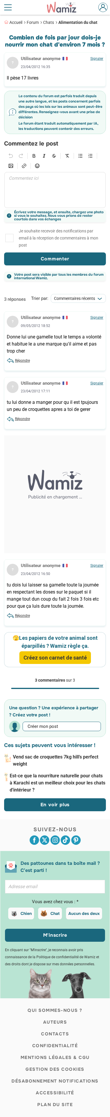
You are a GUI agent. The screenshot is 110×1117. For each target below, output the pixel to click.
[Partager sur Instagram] (55, 840)
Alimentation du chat (77, 22)
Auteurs (55, 1022)
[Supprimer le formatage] (67, 156)
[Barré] (54, 156)
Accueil (15, 22)
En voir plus (55, 805)
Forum (33, 22)
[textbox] (55, 190)
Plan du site (55, 1105)
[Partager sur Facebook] (34, 840)
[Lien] (24, 166)
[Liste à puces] (80, 156)
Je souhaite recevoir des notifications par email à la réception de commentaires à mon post (58, 238)
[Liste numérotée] (90, 156)
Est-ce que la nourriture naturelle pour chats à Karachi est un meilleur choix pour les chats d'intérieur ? (57, 783)
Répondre (22, 360)
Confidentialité (55, 1046)
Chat (55, 913)
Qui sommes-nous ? (55, 1010)
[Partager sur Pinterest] (76, 840)
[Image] (11, 166)
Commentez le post (31, 143)
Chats (48, 22)
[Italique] (44, 156)
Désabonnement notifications (55, 1081)
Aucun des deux (84, 913)
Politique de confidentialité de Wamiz (65, 957)
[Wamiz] (64, 7)
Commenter (55, 259)
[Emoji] (37, 166)
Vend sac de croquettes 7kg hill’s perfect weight (55, 760)
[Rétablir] (21, 156)
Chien (26, 913)
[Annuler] (11, 156)
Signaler (96, 59)
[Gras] (34, 156)
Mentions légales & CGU (55, 1057)
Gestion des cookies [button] (55, 1069)
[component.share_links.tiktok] (65, 840)
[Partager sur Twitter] (44, 840)
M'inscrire (55, 935)
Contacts (55, 1034)
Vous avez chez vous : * (55, 901)
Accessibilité (55, 1093)
